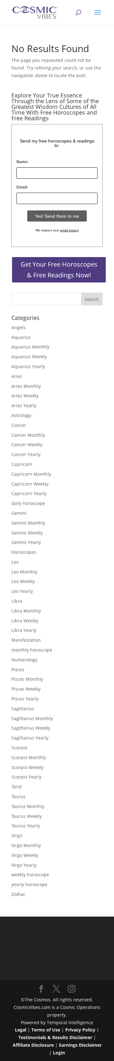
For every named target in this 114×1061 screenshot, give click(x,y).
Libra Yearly (23, 630)
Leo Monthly (24, 572)
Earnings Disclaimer (80, 1045)
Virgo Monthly (26, 845)
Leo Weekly (23, 581)
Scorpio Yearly (26, 777)
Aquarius (21, 337)
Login (59, 1053)
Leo (15, 562)
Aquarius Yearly (28, 366)
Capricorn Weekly (29, 484)
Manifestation (26, 640)
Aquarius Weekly (29, 357)
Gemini (19, 513)
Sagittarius (22, 709)
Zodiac (18, 894)
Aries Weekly (24, 396)
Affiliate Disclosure (33, 1045)
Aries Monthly (26, 386)
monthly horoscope (31, 650)
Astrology (21, 415)
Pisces (17, 669)
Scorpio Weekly (27, 767)
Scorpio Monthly (28, 757)
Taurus (18, 796)
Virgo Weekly (24, 855)
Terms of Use (45, 1030)
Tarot (16, 787)
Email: (22, 187)
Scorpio (19, 748)
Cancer (18, 425)
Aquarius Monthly (30, 347)
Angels (18, 327)
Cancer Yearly (26, 454)
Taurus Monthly (27, 806)
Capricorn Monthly (31, 474)
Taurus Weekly (26, 816)
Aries (16, 376)
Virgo (16, 835)
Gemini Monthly (28, 523)
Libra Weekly (24, 621)
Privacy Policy (80, 1030)
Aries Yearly (23, 405)
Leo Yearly (22, 591)
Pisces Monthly (27, 679)
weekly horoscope (30, 875)
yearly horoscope (29, 884)
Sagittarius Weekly (30, 728)
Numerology (24, 660)
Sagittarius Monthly (32, 718)
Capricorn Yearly (29, 493)
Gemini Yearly (26, 542)
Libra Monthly (26, 611)
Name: (22, 162)
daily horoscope (28, 503)
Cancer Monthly (28, 435)
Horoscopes (23, 552)
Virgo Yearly (23, 865)
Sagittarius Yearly (29, 738)
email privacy (69, 230)
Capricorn (21, 464)
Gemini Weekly (27, 533)
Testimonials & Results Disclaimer (55, 1037)
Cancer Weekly (26, 444)
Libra (16, 601)
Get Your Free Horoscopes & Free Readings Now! (59, 269)
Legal (20, 1030)
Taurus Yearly (25, 826)
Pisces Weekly (26, 689)
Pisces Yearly (25, 699)
